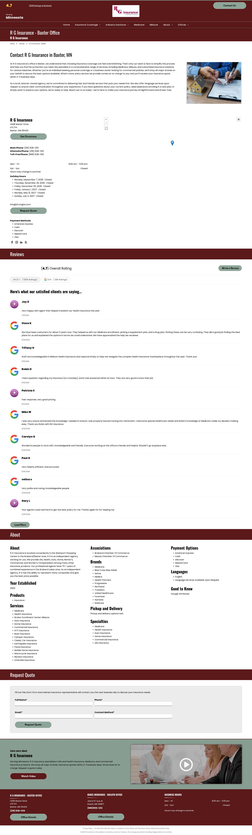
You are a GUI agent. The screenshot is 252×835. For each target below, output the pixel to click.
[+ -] (172, 145)
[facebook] (12, 242)
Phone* (98, 699)
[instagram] (17, 242)
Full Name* (21, 699)
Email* (18, 712)
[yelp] (26, 242)
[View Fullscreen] (106, 128)
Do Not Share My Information (105, 828)
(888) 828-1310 (36, 154)
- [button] (106, 123)
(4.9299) (57, 279)
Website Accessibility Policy (160, 828)
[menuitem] (66, 25)
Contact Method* (104, 712)
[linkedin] (21, 242)
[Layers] (238, 119)
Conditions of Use (123, 828)
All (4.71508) (25, 279)
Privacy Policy (87, 828)
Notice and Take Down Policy (140, 828)
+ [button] (106, 119)
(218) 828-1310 (31, 147)
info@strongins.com (20, 204)
